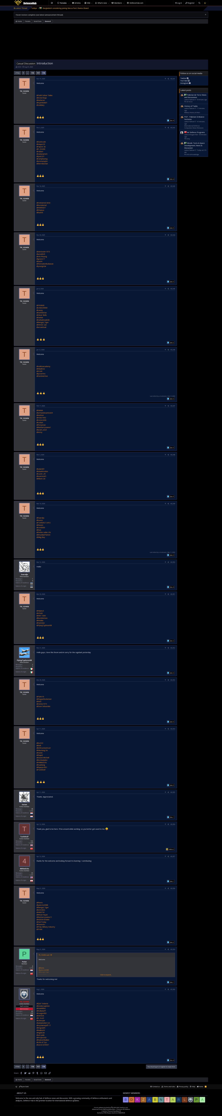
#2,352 (173, 648)
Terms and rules (169, 1087)
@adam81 (41, 469)
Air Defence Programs (196, 132)
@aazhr (40, 261)
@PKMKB (40, 305)
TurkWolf (24, 836)
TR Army (187, 139)
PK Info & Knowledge (191, 154)
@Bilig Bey (41, 537)
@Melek (40, 410)
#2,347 (173, 406)
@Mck (39, 701)
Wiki (88, 3)
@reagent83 (42, 1013)
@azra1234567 (43, 1045)
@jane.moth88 (42, 905)
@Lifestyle (41, 1020)
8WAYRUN (122, 1113)
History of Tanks (191, 106)
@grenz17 (41, 259)
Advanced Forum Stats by (111, 1109)
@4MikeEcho (42, 762)
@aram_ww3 (42, 430)
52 (32, 811)
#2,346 (173, 350)
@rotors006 (41, 420)
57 (32, 875)
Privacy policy (183, 1087)
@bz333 (40, 743)
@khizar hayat (42, 915)
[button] (69, 3)
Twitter (183, 78)
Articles (78, 3)
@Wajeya (40, 210)
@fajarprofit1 (42, 767)
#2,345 (173, 289)
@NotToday (41, 922)
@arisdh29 (41, 254)
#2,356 (173, 824)
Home (51, 3)
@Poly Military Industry (46, 927)
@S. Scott (40, 1018)
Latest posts (185, 90)
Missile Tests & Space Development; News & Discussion (194, 145)
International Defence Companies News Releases (194, 127)
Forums (63, 3)
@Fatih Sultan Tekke (44, 95)
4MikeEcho (24, 868)
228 (32, 1013)
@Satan (40, 753)
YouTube (184, 80)
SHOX (19, 67)
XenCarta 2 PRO (102, 1113)
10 (32, 968)
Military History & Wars (192, 112)
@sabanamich (42, 154)
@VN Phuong (42, 256)
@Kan (39, 530)
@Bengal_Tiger (43, 322)
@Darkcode (41, 142)
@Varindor (41, 623)
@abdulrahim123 (43, 1023)
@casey (40, 310)
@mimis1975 (42, 704)
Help (193, 1087)
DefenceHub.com (136, 3)
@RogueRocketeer (44, 699)
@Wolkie (40, 620)
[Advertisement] (111, 42)
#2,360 (173, 989)
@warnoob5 (41, 476)
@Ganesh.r (41, 924)
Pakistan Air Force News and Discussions (195, 96)
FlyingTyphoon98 (24, 660)
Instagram (184, 83)
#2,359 (173, 949)
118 (43, 73)
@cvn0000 (41, 527)
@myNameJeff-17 (44, 1025)
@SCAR (39, 371)
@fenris (40, 902)
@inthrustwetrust (44, 748)
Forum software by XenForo (111, 1107)
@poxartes (41, 373)
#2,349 (173, 504)
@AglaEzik (41, 1032)
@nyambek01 (42, 102)
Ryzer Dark (25, 1087)
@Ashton (40, 415)
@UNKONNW (42, 308)
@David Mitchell (43, 757)
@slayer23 (41, 144)
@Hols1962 (41, 417)
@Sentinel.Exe (42, 376)
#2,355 (173, 792)
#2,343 (173, 186)
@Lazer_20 (41, 474)
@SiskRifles (41, 1008)
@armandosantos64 (45, 413)
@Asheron (41, 100)
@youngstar (41, 266)
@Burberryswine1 (44, 427)
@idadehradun (42, 471)
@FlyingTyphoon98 (44, 625)
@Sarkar (40, 317)
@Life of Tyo (42, 1042)
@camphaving (42, 159)
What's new (102, 3)
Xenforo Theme (111, 1111)
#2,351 (173, 594)
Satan (24, 804)
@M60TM (40, 912)
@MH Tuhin (41, 615)
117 (38, 73)
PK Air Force (188, 102)
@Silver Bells (42, 315)
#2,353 (173, 680)
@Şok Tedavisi (42, 1003)
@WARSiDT (41, 207)
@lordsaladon (42, 760)
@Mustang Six (42, 750)
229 (32, 843)
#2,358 (173, 888)
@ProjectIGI (41, 1037)
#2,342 (173, 128)
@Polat (39, 929)
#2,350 (173, 562)
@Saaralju (40, 518)
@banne (40, 212)
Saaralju (24, 574)
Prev (18, 73)
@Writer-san (42, 325)
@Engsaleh (41, 1028)
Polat (24, 962)
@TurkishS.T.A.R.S (44, 522)
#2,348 (173, 455)
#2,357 (173, 856)
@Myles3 (40, 611)
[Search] (199, 3)
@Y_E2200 (41, 149)
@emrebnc (41, 910)
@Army (39, 432)
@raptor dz (41, 146)
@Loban (40, 422)
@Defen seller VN (44, 532)
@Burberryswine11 (44, 917)
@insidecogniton (43, 1006)
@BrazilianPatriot (43, 535)
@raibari (40, 151)
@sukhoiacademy (43, 366)
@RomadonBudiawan (45, 264)
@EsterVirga (42, 98)
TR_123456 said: (44, 955)
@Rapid (40, 755)
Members (118, 3)
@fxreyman (41, 425)
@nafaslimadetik (43, 320)
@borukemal (41, 205)
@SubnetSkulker (43, 1040)
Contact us (156, 1087)
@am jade (41, 1035)
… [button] (27, 73)
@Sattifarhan (42, 312)
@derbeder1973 (43, 251)
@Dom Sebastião (43, 706)
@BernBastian (42, 163)
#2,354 (173, 729)
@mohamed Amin (43, 203)
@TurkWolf (41, 770)
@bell (39, 745)
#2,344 (173, 235)
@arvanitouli (41, 327)
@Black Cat (41, 478)
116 (32, 73)
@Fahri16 (40, 696)
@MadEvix (41, 369)
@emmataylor (42, 161)
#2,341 (173, 79)
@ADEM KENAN (43, 919)
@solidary (40, 105)
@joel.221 (41, 156)
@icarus (40, 520)
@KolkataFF (41, 1011)
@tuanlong (41, 765)
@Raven (40, 525)
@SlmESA (40, 1015)
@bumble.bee (42, 618)
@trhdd (40, 613)
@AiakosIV (41, 1030)
